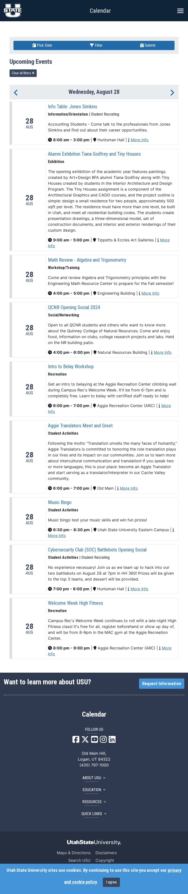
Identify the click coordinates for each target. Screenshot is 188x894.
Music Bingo (59, 502)
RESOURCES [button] (92, 801)
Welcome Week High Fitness (75, 603)
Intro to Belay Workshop (71, 366)
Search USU (79, 860)
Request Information (161, 683)
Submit (149, 45)
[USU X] (85, 740)
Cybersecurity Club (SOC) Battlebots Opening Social (97, 550)
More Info (140, 139)
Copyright (104, 860)
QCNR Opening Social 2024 (74, 307)
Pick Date (44, 45)
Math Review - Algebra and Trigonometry (87, 260)
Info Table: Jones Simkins (72, 106)
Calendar (94, 714)
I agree (111, 882)
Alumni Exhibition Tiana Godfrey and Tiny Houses (94, 154)
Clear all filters (22, 73)
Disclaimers (106, 852)
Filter (98, 45)
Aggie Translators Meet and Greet (80, 426)
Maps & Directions (74, 852)
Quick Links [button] (92, 813)
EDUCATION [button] (91, 789)
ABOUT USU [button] (91, 778)
